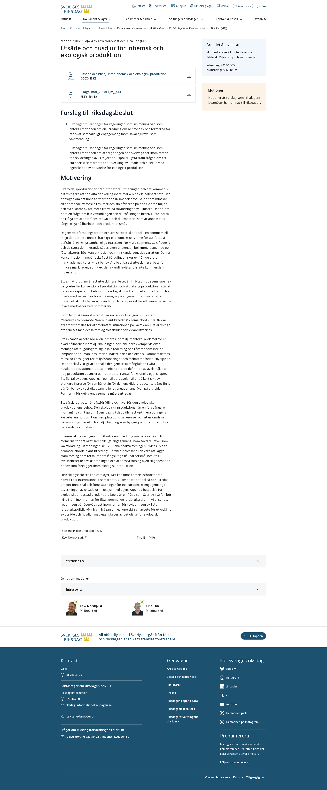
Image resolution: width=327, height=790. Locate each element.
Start (63, 28)
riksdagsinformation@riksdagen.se (88, 705)
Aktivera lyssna (243, 6)
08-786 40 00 (74, 675)
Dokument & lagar (80, 28)
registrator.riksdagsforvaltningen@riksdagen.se (97, 736)
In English (181, 6)
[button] (97, 19)
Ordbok (225, 6)
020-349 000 (73, 699)
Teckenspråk (160, 6)
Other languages (203, 6)
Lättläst (141, 6)
